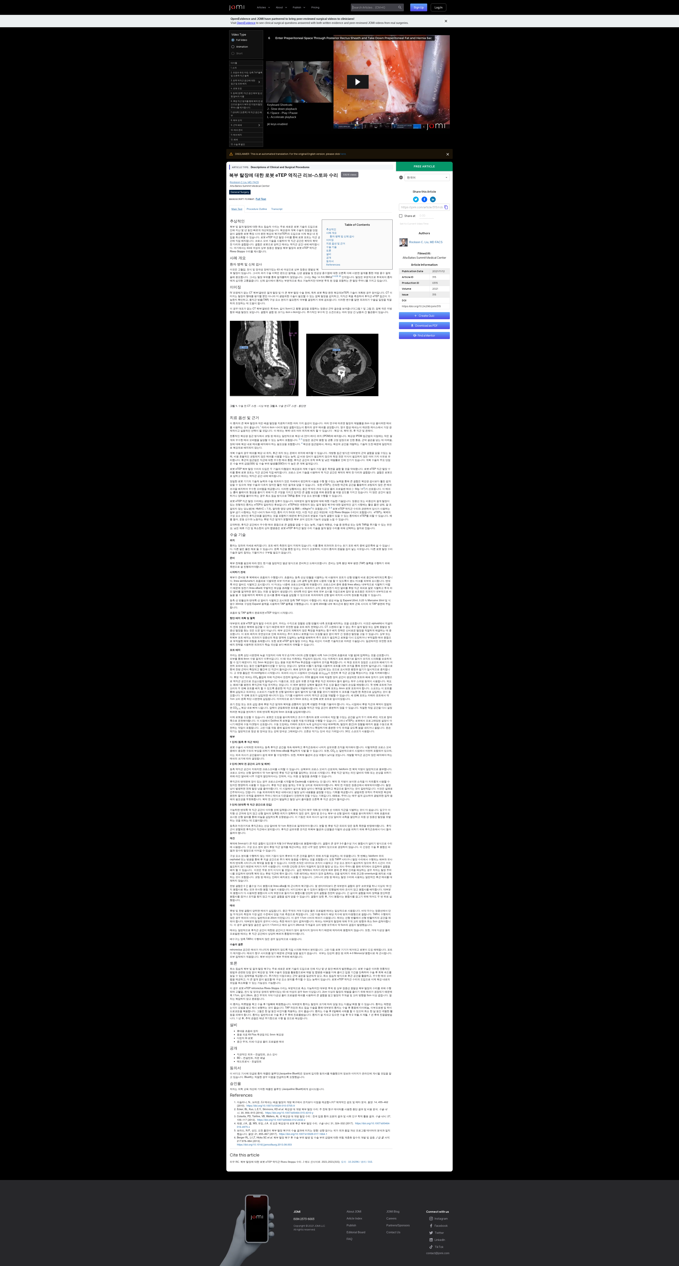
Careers (391, 1218)
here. (343, 154)
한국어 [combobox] (411, 177)
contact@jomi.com (437, 1253)
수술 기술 (331, 247)
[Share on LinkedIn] (433, 199)
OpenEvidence (246, 22)
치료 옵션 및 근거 (335, 243)
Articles (261, 7)
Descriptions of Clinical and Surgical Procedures (280, 167)
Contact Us (393, 1232)
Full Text (261, 199)
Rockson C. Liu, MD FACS (426, 242)
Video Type (238, 34)
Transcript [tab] (276, 209)
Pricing (315, 7)
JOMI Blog (392, 1211)
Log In (438, 7)
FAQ (349, 1239)
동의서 (330, 261)
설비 (328, 254)
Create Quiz (426, 316)
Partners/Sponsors (398, 1225)
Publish (297, 7)
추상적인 (331, 229)
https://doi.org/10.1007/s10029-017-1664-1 (303, 1134)
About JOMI (354, 1211)
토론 (328, 250)
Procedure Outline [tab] (257, 209)
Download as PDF (426, 326)
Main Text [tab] (236, 209)
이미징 (330, 240)
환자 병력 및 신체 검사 (342, 236)
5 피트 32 (336, 276)
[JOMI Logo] (236, 7)
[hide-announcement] (446, 21)
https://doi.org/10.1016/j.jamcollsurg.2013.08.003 (264, 1144)
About (279, 7)
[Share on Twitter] (416, 199)
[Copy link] (446, 207)
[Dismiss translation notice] (447, 154)
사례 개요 (331, 232)
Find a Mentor (426, 335)
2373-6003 (307, 1219)
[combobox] (374, 7)
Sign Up (419, 7)
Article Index (354, 1218)
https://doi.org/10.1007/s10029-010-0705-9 (270, 1105)
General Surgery (240, 192)
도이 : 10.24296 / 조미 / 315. (357, 1161)
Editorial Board (356, 1232)
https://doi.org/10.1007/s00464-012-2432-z (281, 1119)
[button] (358, 82)
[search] (400, 7)
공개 (328, 257)
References (333, 264)
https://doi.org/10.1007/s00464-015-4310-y (289, 1112)
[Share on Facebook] (424, 199)
